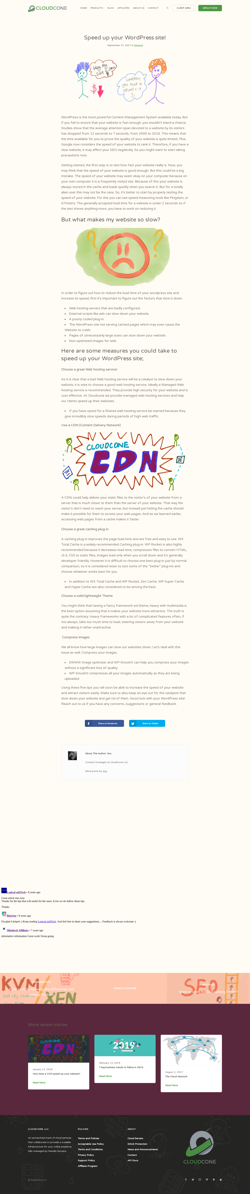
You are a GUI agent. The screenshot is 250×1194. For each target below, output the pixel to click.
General (138, 45)
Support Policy (86, 1160)
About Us (138, 8)
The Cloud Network (176, 1076)
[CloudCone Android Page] (213, 1179)
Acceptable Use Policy (91, 1144)
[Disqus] (125, 840)
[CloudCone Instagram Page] (199, 1179)
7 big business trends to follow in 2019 (121, 1067)
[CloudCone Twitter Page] (192, 1179)
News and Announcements (143, 1149)
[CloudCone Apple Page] (220, 1179)
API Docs (133, 1160)
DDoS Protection (137, 1144)
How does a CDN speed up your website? (56, 1073)
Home (83, 8)
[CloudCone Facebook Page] (186, 1179)
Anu (105, 771)
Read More (39, 1082)
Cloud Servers (135, 1138)
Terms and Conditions (90, 1149)
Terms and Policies (88, 1138)
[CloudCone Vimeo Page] (206, 1179)
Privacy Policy (86, 1155)
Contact (153, 8)
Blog (111, 8)
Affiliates (123, 8)
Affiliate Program (87, 1166)
